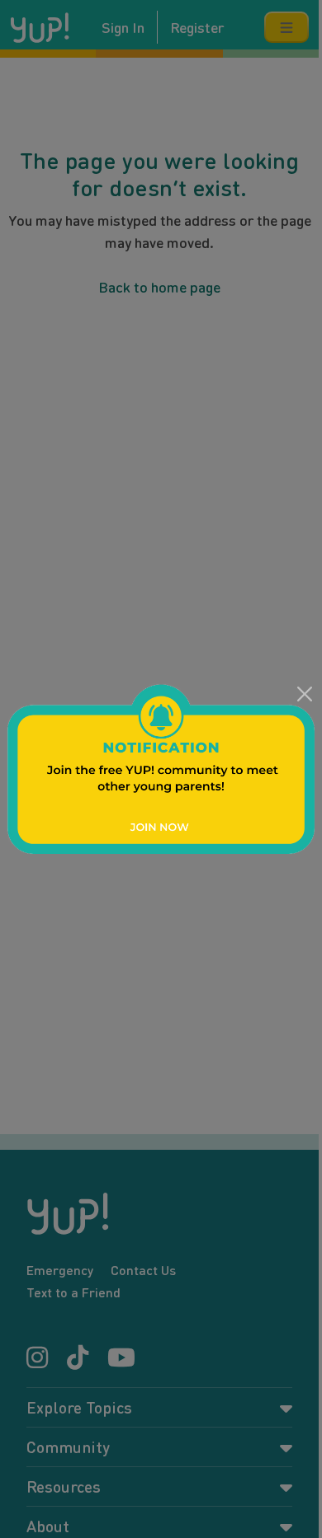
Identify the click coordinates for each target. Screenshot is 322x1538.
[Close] (304, 694)
